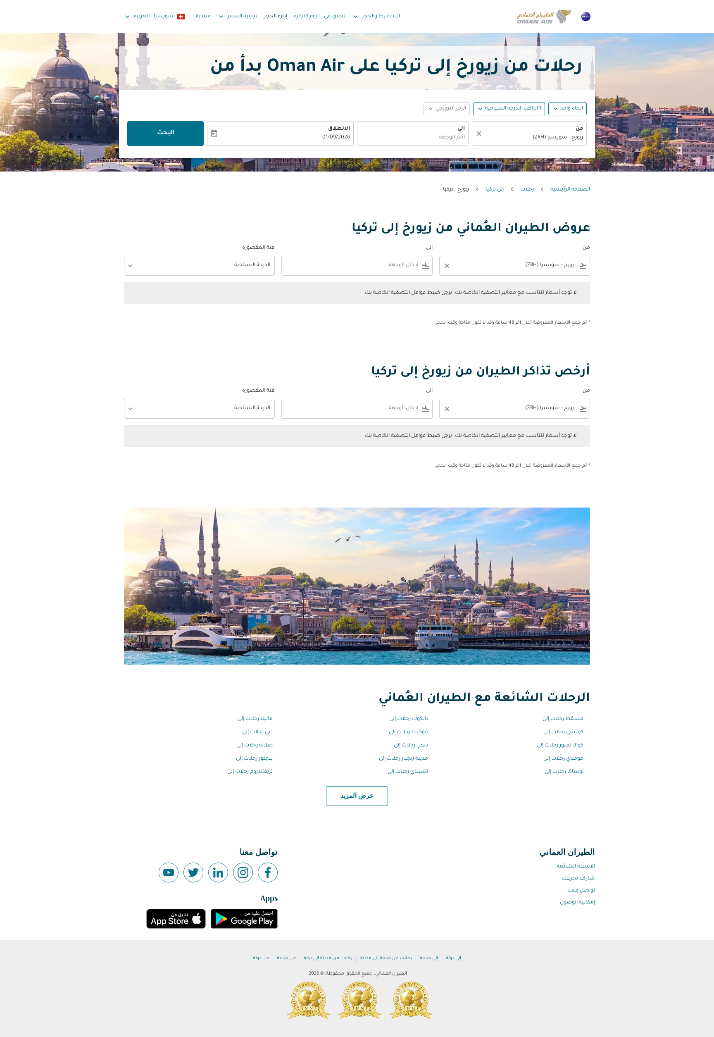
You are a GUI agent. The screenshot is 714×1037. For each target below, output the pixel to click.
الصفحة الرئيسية (570, 190)
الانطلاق (339, 129)
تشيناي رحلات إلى (408, 772)
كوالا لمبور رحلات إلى (560, 746)
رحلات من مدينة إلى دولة (328, 958)
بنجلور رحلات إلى (254, 759)
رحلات (527, 190)
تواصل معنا (581, 891)
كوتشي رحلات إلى (563, 732)
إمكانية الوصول (577, 903)
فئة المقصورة (258, 248)
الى (461, 129)
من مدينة (286, 958)
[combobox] (533, 137)
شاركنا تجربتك (578, 879)
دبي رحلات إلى (257, 732)
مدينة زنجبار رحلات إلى (403, 759)
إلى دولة (453, 958)
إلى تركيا (495, 190)
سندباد (203, 16)
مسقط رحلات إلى (563, 719)
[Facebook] (268, 872)
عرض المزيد (357, 796)
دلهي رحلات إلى (411, 746)
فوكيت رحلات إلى (408, 732)
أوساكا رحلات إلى (564, 772)
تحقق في (334, 16)
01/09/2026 (336, 138)
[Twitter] (193, 872)
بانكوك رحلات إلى (408, 719)
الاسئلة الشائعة (576, 867)
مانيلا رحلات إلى (255, 719)
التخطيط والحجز (375, 16)
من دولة (261, 958)
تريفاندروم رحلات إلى (250, 772)
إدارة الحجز (275, 16)
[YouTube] (168, 872)
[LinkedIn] (218, 872)
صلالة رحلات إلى (254, 746)
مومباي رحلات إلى (563, 759)
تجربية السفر (237, 16)
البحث (165, 133)
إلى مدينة (429, 958)
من (579, 129)
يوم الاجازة (305, 16)
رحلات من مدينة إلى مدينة (386, 958)
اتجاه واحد (571, 109)
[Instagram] (243, 872)
